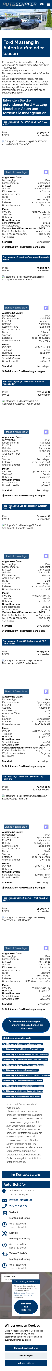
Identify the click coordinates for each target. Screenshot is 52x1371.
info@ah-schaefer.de (20, 1199)
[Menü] (48, 4)
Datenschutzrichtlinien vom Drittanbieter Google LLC (24, 1294)
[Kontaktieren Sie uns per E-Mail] (41, 4)
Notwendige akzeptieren (26, 1348)
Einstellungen (25, 1355)
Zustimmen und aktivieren (26, 1307)
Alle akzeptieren (26, 1363)
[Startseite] (19, 3)
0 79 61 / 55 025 (18, 1205)
